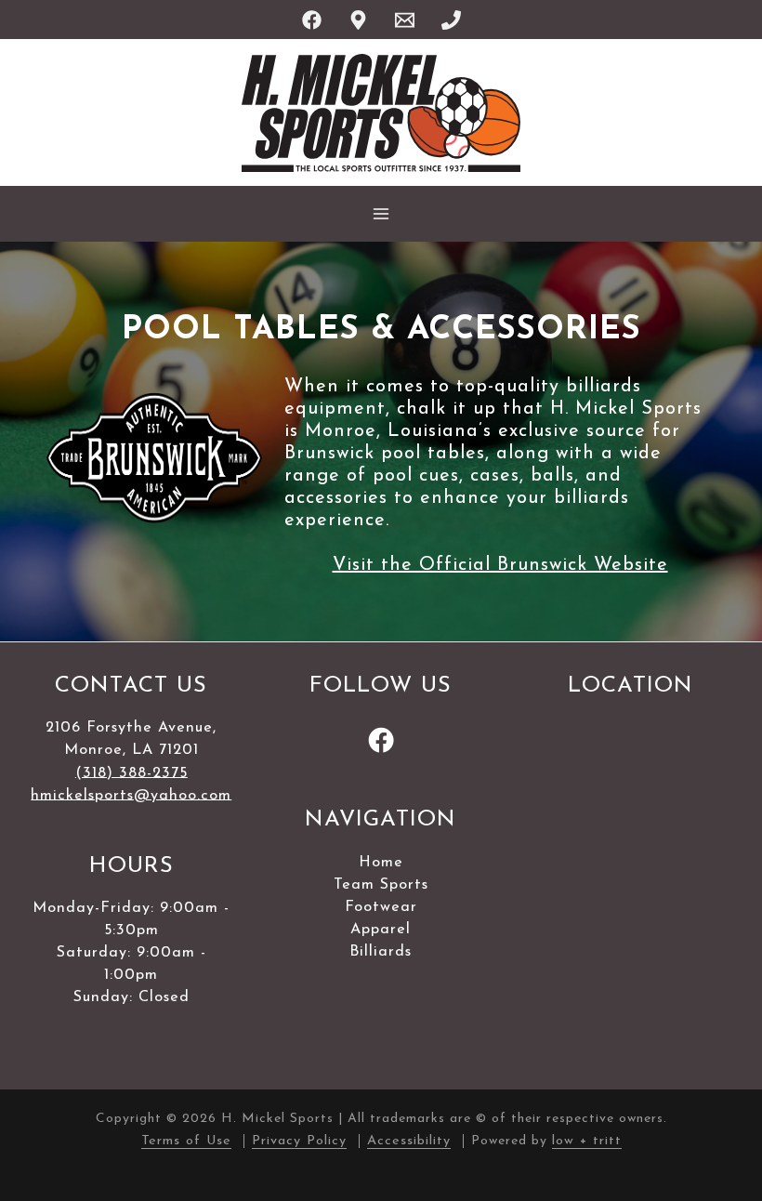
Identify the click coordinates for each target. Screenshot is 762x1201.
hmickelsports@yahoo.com (131, 794)
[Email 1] (404, 20)
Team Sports (381, 885)
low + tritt (587, 1141)
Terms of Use (186, 1141)
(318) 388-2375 (131, 772)
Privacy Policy (299, 1141)
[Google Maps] (358, 20)
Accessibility (409, 1141)
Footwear (381, 907)
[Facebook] (312, 20)
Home (381, 862)
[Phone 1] (451, 20)
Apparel (380, 929)
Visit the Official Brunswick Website (500, 565)
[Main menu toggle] (381, 213)
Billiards (380, 951)
